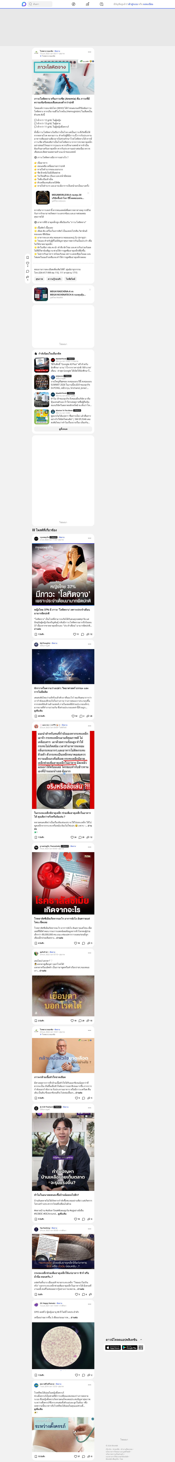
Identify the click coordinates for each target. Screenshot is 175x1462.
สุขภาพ (39, 278)
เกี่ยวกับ (108, 1449)
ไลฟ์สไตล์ (70, 278)
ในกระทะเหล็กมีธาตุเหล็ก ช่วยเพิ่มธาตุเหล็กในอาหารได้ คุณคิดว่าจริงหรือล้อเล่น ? (62, 814)
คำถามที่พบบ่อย (126, 1449)
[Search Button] (30, 4)
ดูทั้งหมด (63, 429)
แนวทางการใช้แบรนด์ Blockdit (117, 1456)
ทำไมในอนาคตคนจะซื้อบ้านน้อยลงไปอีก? (56, 1194)
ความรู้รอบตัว (54, 278)
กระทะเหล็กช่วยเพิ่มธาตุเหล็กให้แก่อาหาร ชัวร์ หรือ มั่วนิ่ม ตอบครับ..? (61, 1274)
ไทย (121, 1459)
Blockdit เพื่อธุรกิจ (112, 1459)
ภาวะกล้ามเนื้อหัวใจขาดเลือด (50, 1077)
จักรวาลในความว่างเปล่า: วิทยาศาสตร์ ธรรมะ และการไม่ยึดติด (61, 689)
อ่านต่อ (37, 628)
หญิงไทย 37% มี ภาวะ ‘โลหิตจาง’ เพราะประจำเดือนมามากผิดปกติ (62, 611)
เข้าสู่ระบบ (133, 4)
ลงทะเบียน (148, 4)
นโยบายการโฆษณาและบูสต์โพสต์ (118, 1452)
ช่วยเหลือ (116, 1449)
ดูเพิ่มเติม (38, 710)
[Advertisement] (87, 27)
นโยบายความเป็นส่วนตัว (115, 1454)
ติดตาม (57, 51)
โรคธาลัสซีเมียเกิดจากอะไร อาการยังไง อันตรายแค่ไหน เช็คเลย (62, 920)
